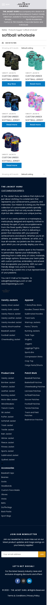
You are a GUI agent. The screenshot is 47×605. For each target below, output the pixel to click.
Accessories (7, 468)
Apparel (29, 300)
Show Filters (10, 43)
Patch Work (31, 373)
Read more (35, 84)
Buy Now (12, 84)
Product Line (7, 373)
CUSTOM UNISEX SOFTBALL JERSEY (11, 77)
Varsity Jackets (9, 73)
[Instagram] (23, 581)
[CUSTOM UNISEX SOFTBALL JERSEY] (12, 60)
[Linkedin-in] (29, 581)
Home (4, 30)
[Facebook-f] (17, 581)
